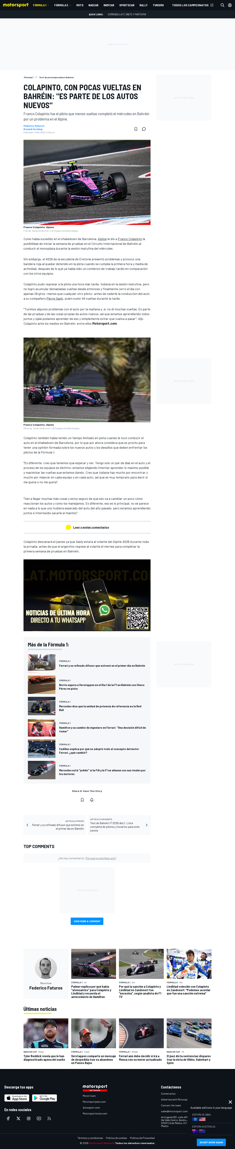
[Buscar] (222, 5)
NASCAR (93, 5)
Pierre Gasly (54, 298)
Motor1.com (89, 1095)
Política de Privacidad (142, 1137)
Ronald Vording (33, 129)
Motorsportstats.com (95, 1113)
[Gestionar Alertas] (91, 800)
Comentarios (168, 1093)
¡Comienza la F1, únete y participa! (127, 14)
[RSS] (49, 1118)
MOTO (79, 5)
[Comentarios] (145, 129)
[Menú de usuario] (230, 5)
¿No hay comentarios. (87, 858)
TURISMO (158, 5)
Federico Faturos (34, 126)
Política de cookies (116, 1137)
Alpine (102, 239)
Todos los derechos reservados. (135, 1143)
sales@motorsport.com (174, 1111)
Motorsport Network (102, 1143)
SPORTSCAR (126, 5)
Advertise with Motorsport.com (178, 1099)
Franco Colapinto (130, 239)
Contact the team (171, 1105)
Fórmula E (61, 5)
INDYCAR (109, 5)
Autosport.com (91, 1107)
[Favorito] (136, 129)
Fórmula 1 (39, 5)
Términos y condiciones (90, 1137)
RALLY (144, 5)
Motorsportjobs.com (94, 1101)
